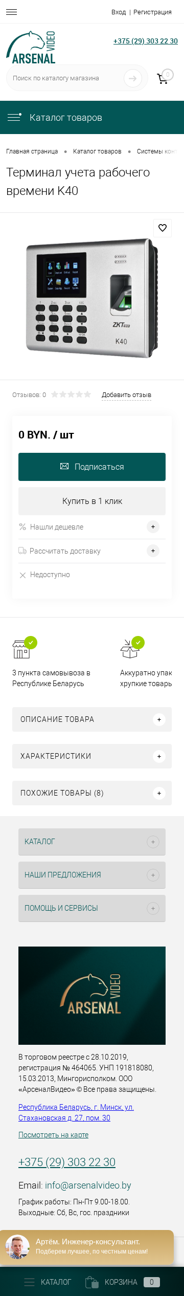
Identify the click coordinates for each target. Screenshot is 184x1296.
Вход (118, 12)
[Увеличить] (92, 297)
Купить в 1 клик (92, 501)
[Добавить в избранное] (162, 228)
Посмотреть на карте (53, 1135)
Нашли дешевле (56, 527)
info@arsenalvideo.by (88, 1185)
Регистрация (152, 12)
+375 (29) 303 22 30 (145, 41)
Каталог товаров (65, 117)
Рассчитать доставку (65, 551)
